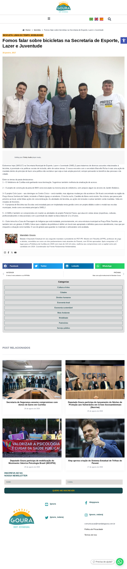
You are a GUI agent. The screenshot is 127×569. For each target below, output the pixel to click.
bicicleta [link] (8, 35)
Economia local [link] (63, 302)
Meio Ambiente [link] (63, 313)
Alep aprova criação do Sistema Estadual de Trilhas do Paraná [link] (95, 461)
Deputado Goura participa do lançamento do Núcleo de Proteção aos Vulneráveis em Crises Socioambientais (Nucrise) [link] (95, 405)
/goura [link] (53, 504)
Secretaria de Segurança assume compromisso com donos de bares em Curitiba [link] (32, 403)
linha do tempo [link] (22, 35)
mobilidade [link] (37, 35)
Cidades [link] (63, 292)
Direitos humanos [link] (63, 297)
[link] (124, 40)
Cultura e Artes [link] (63, 287)
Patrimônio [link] (63, 323)
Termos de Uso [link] (90, 535)
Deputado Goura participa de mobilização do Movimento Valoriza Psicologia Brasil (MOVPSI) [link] (32, 461)
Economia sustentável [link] (63, 308)
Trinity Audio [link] (27, 157)
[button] (49, 18)
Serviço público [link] (63, 328)
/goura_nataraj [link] (57, 517)
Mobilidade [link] (63, 318)
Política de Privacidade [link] (93, 529)
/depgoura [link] (94, 502)
